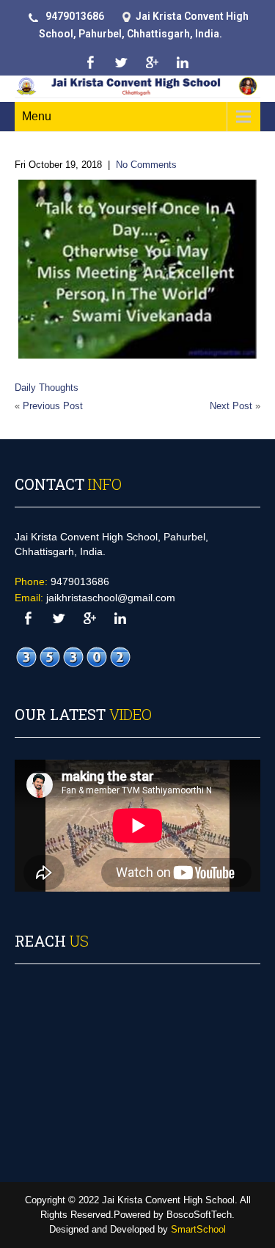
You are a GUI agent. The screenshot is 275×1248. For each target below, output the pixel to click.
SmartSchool (198, 1229)
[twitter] (121, 63)
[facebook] (90, 63)
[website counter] (73, 656)
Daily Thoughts (46, 387)
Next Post (231, 405)
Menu (36, 116)
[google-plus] (152, 63)
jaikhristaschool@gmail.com (110, 597)
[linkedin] (183, 63)
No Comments (146, 164)
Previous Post (53, 405)
